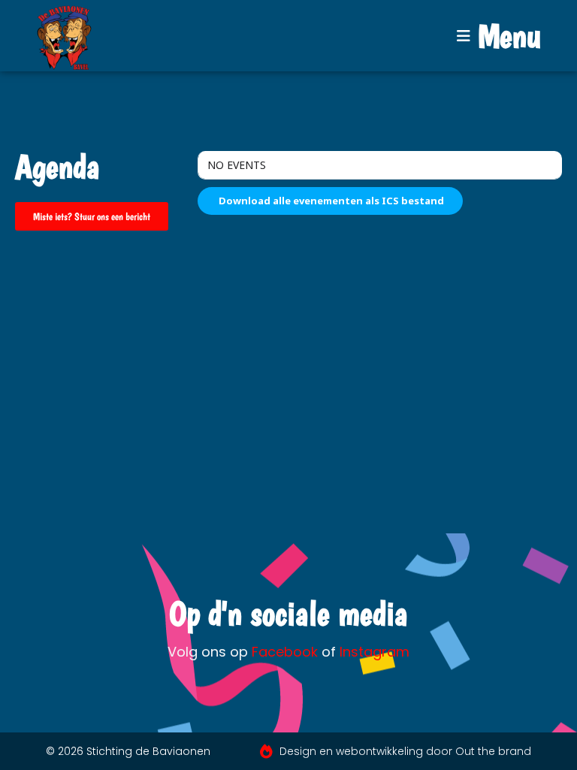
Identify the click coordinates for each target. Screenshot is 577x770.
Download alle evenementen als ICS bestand (330, 200)
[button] (498, 36)
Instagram (374, 651)
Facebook (285, 651)
